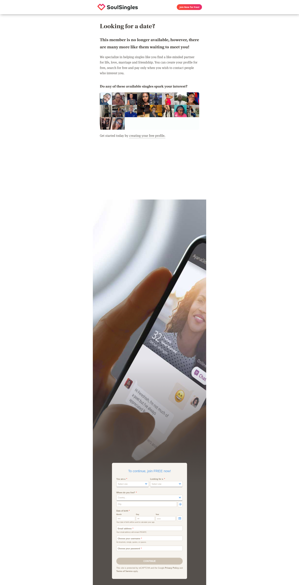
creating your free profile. (147, 135)
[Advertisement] (149, 171)
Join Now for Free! (189, 7)
